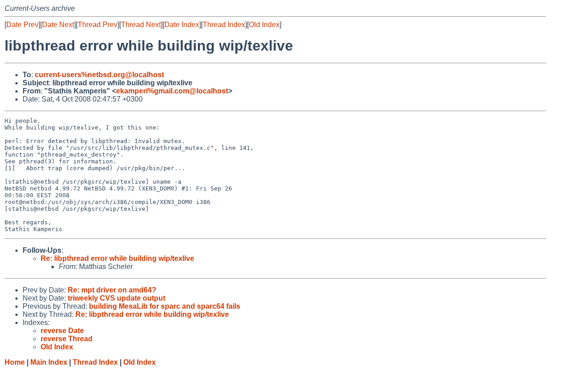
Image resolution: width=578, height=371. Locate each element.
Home (15, 362)
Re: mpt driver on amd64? (112, 290)
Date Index (181, 24)
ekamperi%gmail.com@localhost (172, 91)
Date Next (58, 24)
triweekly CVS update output (116, 298)
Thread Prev (97, 24)
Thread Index (224, 24)
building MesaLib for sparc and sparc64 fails (164, 306)
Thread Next (141, 24)
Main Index (48, 362)
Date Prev (22, 24)
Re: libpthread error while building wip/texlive (117, 258)
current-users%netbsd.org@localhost (99, 75)
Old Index (264, 24)
